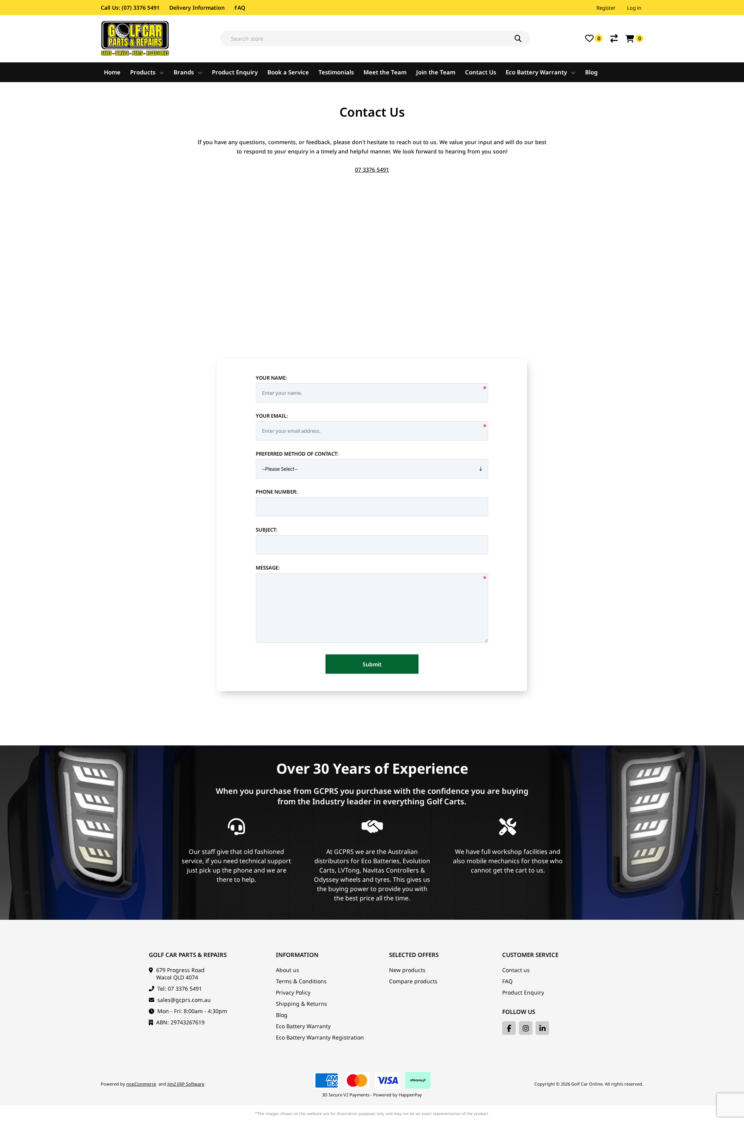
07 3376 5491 (372, 169)
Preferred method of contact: (297, 453)
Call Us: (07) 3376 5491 (130, 7)
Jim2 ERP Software (185, 1084)
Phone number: (277, 491)
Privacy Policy (293, 992)
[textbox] (375, 38)
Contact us (516, 970)
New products (407, 970)
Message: (268, 567)
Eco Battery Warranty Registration (320, 1037)
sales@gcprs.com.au (184, 999)
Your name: (271, 377)
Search (522, 38)
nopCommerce (141, 1084)
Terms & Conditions (301, 981)
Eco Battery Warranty (303, 1026)
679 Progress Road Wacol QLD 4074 (180, 973)
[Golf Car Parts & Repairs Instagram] (525, 1028)
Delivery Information (197, 7)
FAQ (239, 7)
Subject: (266, 529)
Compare (614, 38)
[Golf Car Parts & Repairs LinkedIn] (542, 1028)
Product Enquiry (523, 992)
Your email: (272, 415)
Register (605, 7)
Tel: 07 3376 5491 (179, 988)
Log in (634, 7)
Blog (282, 1015)
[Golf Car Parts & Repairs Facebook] (509, 1028)
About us (287, 970)
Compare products (413, 981)
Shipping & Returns (301, 1003)
